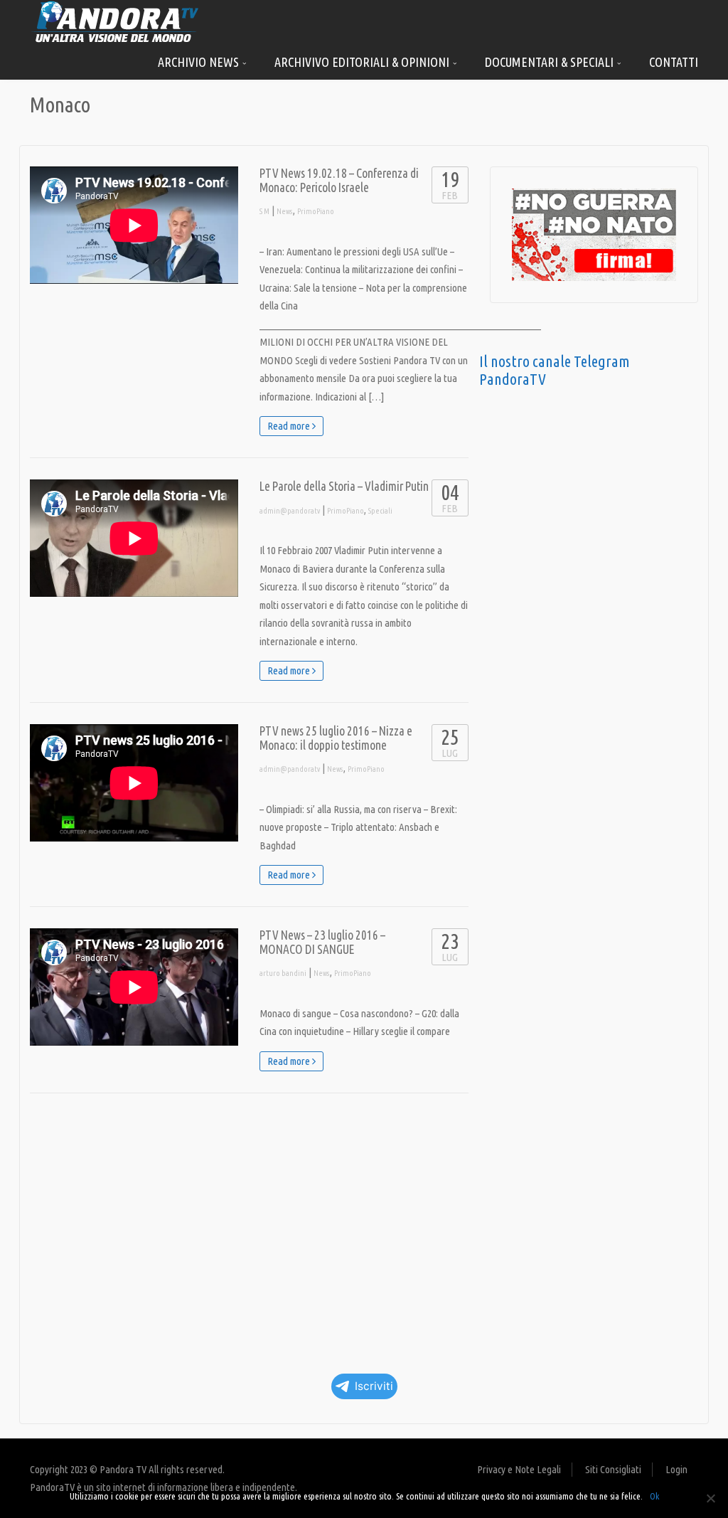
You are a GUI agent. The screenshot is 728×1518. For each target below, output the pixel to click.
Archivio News (200, 62)
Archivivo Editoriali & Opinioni (363, 62)
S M (264, 211)
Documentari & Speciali (550, 62)
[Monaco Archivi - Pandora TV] (115, 21)
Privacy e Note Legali (519, 1469)
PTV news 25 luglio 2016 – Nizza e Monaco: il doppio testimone (335, 738)
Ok (654, 1496)
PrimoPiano (315, 211)
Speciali (380, 510)
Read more (289, 426)
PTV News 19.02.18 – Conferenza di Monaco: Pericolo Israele (339, 180)
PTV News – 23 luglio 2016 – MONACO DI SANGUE (322, 942)
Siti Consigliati (613, 1469)
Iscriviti (374, 1386)
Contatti (673, 62)
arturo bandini (282, 973)
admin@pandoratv (289, 510)
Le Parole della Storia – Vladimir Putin (344, 486)
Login (676, 1469)
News (285, 211)
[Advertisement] (249, 1228)
